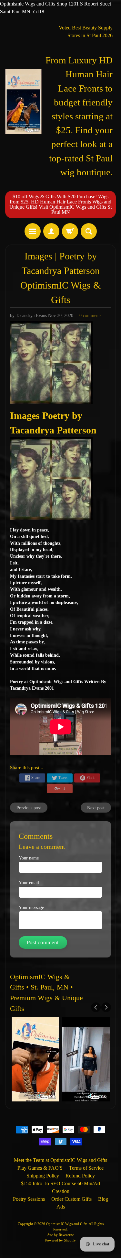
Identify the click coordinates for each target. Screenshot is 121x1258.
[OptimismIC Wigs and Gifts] (23, 101)
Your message (31, 907)
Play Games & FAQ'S (40, 1168)
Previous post (28, 807)
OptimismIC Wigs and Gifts (66, 1224)
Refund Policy (80, 1175)
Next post (96, 807)
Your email (29, 882)
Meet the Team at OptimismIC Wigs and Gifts (60, 1160)
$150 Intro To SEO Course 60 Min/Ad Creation (60, 1187)
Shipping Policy (42, 1175)
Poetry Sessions (29, 1199)
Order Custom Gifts (71, 1199)
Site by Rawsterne (60, 1235)
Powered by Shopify (60, 1240)
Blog (103, 1199)
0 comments (90, 315)
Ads (60, 1206)
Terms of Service (86, 1168)
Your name (29, 858)
